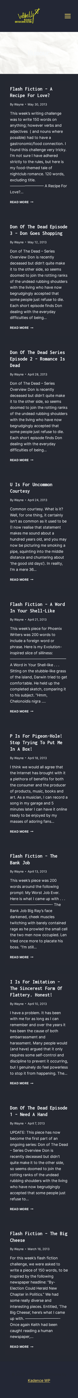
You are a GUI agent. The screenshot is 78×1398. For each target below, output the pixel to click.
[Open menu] (67, 16)
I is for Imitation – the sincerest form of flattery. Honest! (36, 988)
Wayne (19, 104)
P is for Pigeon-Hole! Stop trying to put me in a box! (36, 742)
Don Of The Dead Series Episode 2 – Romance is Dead (37, 359)
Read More (21, 202)
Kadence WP (39, 1380)
